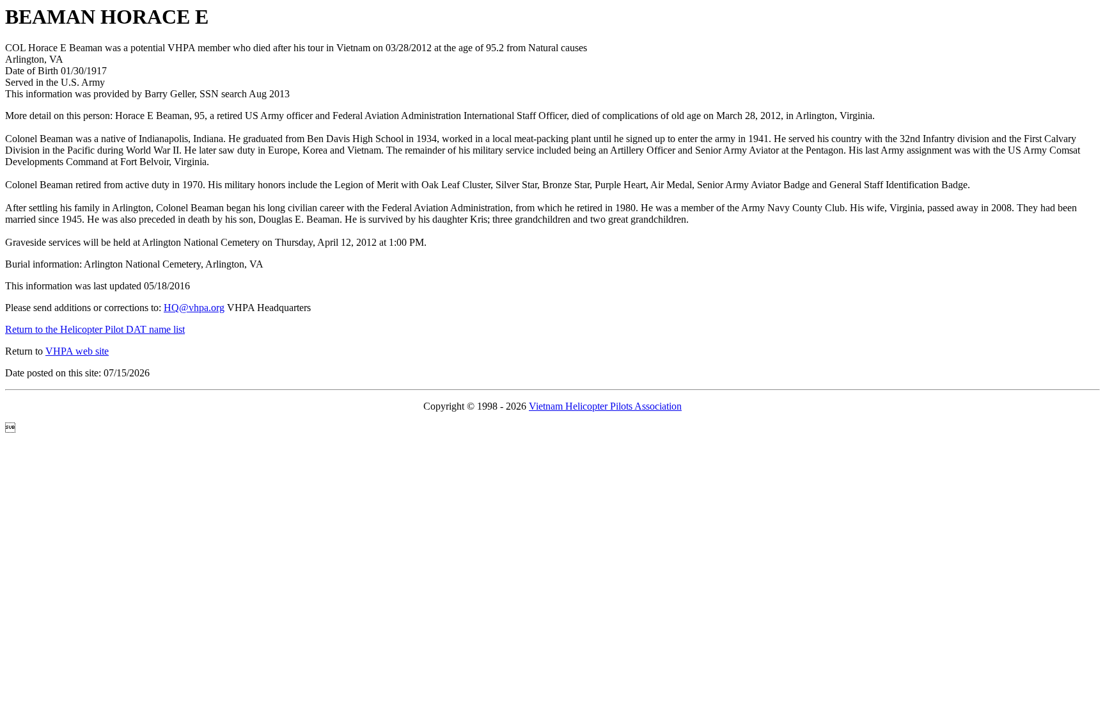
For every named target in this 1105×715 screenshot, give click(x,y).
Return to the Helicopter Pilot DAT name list (95, 329)
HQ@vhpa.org (194, 307)
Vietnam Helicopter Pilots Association (605, 406)
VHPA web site (77, 351)
